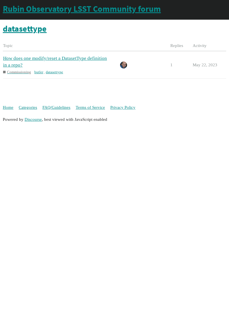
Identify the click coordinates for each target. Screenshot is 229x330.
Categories (28, 107)
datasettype (54, 72)
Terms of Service (90, 107)
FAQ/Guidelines (56, 107)
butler (38, 72)
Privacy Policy (122, 107)
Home (8, 107)
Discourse (33, 119)
